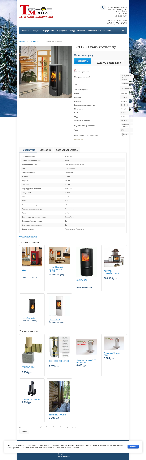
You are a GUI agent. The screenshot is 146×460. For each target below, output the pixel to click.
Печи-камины (35, 41)
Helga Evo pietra (28, 318)
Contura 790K (54, 320)
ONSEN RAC (81, 280)
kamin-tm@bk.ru (64, 456)
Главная (26, 30)
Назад (24, 431)
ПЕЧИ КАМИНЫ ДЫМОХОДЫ (36, 16)
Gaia (24, 270)
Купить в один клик (109, 62)
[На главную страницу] (36, 10)
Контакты (92, 30)
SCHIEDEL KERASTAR (59, 361)
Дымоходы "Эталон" (57, 415)
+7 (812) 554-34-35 (117, 23)
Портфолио (62, 30)
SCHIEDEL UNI (28, 367)
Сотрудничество (77, 30)
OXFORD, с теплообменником (111, 272)
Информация (48, 30)
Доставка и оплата (67, 149)
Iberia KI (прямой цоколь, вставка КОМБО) (56, 269)
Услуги (36, 30)
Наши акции (105, 30)
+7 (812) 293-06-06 (117, 20)
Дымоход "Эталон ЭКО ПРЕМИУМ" (86, 361)
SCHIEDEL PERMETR (31, 399)
